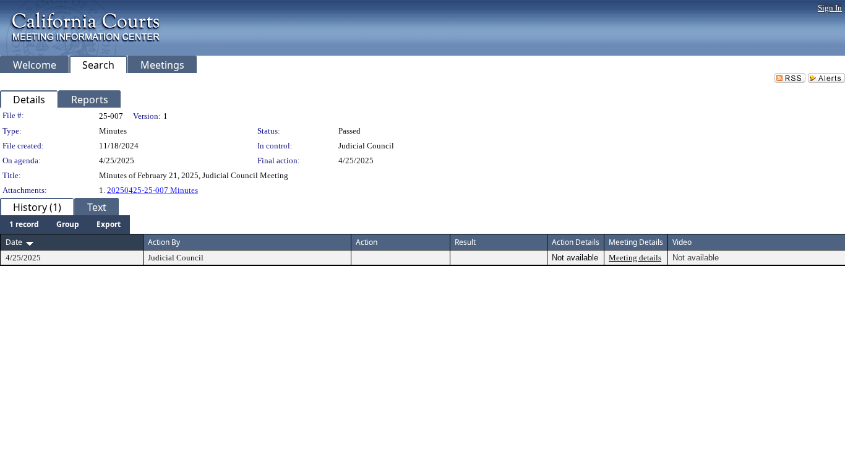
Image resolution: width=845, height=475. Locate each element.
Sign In (830, 7)
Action (366, 242)
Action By (164, 242)
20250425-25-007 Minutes (152, 190)
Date (14, 242)
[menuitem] (24, 224)
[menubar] (65, 224)
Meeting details (635, 257)
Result (465, 242)
